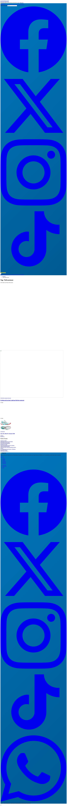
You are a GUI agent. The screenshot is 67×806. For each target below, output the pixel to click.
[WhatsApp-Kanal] (33, 801)
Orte (16, 4)
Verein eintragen (3, 272)
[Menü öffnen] (0, 273)
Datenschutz (7, 1)
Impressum (2, 1)
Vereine (10, 4)
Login (18, 2)
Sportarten (13, 4)
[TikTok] (33, 271)
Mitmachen (22, 2)
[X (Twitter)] (33, 138)
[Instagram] (33, 205)
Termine (7, 4)
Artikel (5, 4)
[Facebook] (33, 72)
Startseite (1, 4)
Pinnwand (18, 4)
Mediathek (22, 4)
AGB (3, 467)
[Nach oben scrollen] (0, 805)
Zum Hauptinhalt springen (4, 0)
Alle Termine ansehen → (4, 451)
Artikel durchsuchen (3, 5)
